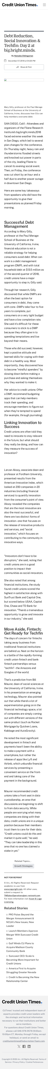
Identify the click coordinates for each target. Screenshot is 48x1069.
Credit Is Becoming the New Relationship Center (22, 979)
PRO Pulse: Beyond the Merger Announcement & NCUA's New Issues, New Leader (20, 920)
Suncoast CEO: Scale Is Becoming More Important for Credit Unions (22, 960)
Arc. (19, 1059)
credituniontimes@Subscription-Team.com (24, 1041)
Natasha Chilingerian (23, 56)
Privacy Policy (19, 1062)
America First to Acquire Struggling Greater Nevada (21, 970)
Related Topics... (23, 861)
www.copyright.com (13, 889)
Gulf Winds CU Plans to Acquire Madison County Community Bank (20, 947)
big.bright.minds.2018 (28, 132)
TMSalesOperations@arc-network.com (22, 895)
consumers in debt (15, 302)
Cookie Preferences (34, 1062)
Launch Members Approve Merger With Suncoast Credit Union (22, 934)
